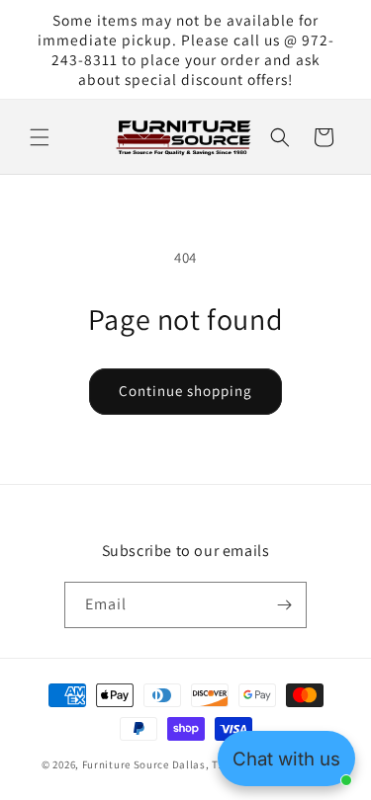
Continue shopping (185, 390)
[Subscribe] (284, 605)
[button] (39, 137)
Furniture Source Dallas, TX (154, 764)
